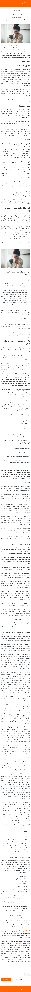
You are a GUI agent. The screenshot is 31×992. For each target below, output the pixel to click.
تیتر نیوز (17, 10)
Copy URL (6, 980)
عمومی (12, 10)
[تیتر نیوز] (24, 3)
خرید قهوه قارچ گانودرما (18, 333)
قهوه (26, 975)
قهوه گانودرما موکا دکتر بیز (22, 931)
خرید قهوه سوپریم (22, 100)
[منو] (29, 4)
